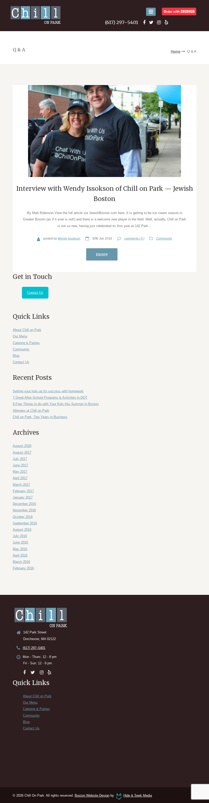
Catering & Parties (26, 343)
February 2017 (23, 491)
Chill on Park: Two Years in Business (40, 417)
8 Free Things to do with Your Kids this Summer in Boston (56, 404)
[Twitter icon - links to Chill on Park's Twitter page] (151, 22)
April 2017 (20, 478)
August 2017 (22, 452)
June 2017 (20, 465)
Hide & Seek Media (137, 795)
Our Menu (20, 336)
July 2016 (20, 536)
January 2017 (23, 497)
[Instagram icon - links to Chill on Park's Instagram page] (159, 22)
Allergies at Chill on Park (31, 410)
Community (164, 238)
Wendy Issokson (69, 238)
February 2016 (23, 568)
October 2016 (23, 517)
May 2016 (20, 549)
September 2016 (25, 523)
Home (175, 51)
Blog (16, 356)
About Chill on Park (27, 330)
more (102, 254)
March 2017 (21, 485)
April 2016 (20, 555)
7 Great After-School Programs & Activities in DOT (50, 397)
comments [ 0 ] (134, 238)
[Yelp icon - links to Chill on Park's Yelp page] (166, 22)
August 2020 (22, 446)
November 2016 (24, 510)
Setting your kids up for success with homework (48, 391)
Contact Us (35, 292)
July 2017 (20, 459)
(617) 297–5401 (121, 22)
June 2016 (20, 542)
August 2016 (22, 530)
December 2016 (24, 504)
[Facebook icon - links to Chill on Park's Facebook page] (144, 22)
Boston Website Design (92, 795)
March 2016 (21, 562)
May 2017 (20, 472)
